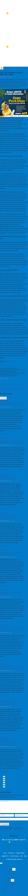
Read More (4, 434)
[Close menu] (1, 863)
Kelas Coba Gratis (13, 878)
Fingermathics (12, 871)
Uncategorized (4, 70)
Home (5, 853)
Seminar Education (13, 884)
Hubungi (2, 365)
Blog (25, 856)
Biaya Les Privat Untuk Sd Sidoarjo (10, 384)
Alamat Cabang (14, 856)
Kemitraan (11, 882)
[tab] (4, 776)
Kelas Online (11, 876)
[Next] (5, 398)
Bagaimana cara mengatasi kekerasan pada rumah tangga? (12, 441)
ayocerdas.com (10, 361)
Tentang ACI (11, 853)
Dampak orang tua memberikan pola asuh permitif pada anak (9, 516)
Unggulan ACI (5, 856)
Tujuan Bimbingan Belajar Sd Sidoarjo (11, 593)
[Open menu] (1, 68)
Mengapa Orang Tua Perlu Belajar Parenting (10, 553)
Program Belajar (20, 853)
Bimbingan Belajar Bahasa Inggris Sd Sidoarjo (10, 477)
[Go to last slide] (1, 398)
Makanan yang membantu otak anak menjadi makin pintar (12, 403)
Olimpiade (10, 887)
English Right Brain (13, 874)
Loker (21, 856)
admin (3, 77)
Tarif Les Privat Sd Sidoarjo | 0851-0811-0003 (13, 388)
